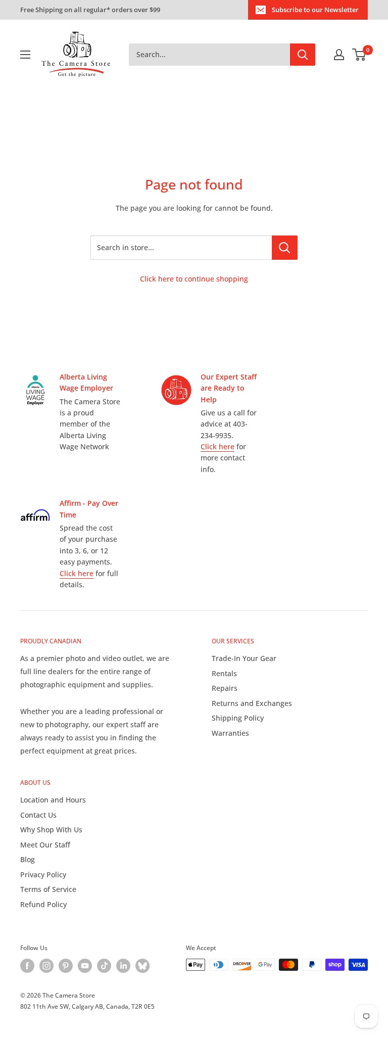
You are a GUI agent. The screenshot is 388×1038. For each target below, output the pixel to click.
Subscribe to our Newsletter (315, 9)
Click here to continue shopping (194, 279)
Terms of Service (48, 889)
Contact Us (38, 815)
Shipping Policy (238, 718)
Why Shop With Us (51, 829)
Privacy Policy (43, 874)
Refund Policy (43, 904)
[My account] (339, 54)
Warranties (230, 733)
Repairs (224, 688)
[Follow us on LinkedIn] (123, 966)
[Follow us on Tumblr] (142, 966)
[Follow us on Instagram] (46, 966)
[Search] (302, 54)
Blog (27, 859)
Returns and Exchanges (252, 703)
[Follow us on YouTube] (85, 966)
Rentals (224, 673)
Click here (217, 446)
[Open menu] (25, 55)
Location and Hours (53, 800)
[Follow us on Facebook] (27, 966)
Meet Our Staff (45, 845)
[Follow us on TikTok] (104, 966)
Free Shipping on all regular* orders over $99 (90, 9)
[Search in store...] (285, 247)
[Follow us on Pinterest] (66, 966)
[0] (359, 55)
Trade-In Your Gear (244, 658)
